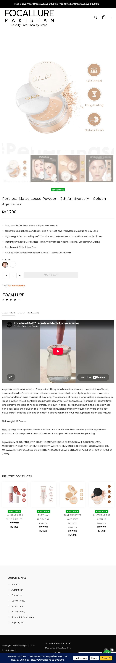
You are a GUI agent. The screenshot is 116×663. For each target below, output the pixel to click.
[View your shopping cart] (104, 18)
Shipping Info (17, 622)
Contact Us (16, 595)
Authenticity (17, 590)
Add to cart (51, 275)
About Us (16, 584)
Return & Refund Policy (22, 617)
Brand (21, 313)
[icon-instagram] (112, 650)
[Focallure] (13, 295)
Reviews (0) (33, 313)
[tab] (10, 313)
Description (8, 313)
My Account (17, 606)
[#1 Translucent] (5, 265)
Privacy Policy (18, 611)
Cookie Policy (18, 601)
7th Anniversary (16, 285)
